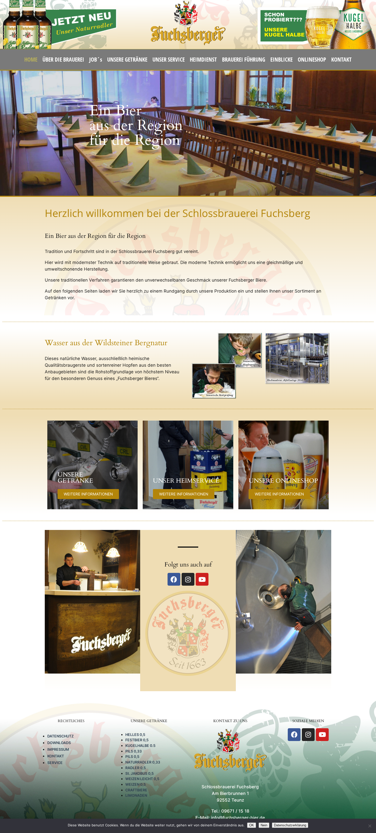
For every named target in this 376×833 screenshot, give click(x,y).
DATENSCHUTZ (60, 736)
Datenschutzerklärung (290, 825)
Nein (264, 825)
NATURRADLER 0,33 (142, 762)
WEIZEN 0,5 (135, 784)
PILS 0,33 (133, 751)
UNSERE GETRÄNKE (127, 59)
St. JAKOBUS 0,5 (139, 773)
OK (251, 825)
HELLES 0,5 (135, 734)
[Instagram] (188, 579)
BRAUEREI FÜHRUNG (243, 59)
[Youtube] (202, 579)
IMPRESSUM (58, 749)
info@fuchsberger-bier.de (238, 817)
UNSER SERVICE (168, 59)
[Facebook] (174, 579)
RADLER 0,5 (135, 768)
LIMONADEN (136, 795)
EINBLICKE (281, 59)
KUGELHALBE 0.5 (140, 745)
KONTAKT (341, 59)
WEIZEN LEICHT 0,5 (142, 779)
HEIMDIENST (203, 59)
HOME (30, 59)
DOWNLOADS (59, 743)
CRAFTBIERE (136, 790)
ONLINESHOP (312, 59)
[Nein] (369, 825)
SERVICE (55, 762)
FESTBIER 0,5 (137, 740)
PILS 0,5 (132, 756)
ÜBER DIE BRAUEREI (63, 59)
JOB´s (95, 59)
